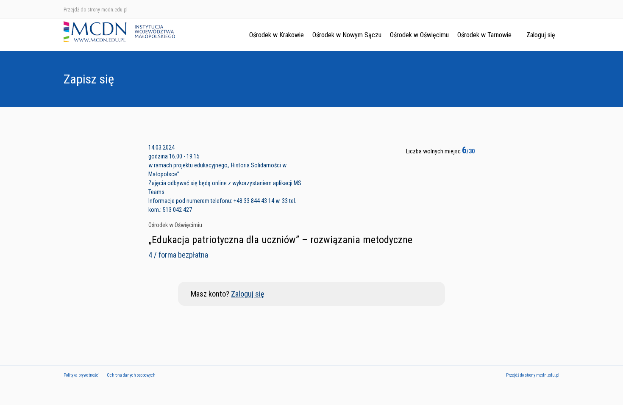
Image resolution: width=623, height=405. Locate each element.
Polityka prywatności (82, 375)
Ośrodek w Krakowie (276, 35)
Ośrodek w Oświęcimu (419, 35)
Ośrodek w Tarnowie (484, 35)
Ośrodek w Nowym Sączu (346, 35)
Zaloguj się (540, 35)
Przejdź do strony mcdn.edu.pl (96, 10)
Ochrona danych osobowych (131, 375)
